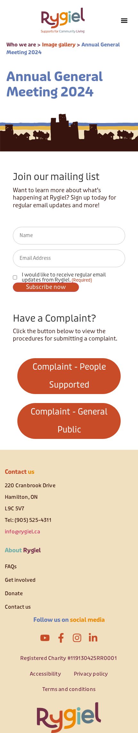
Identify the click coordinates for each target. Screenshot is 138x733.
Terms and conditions (69, 689)
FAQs (11, 566)
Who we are (21, 44)
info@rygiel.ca (22, 531)
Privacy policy (91, 674)
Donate (14, 593)
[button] (124, 20)
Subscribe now (46, 287)
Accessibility (45, 674)
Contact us (18, 607)
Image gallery (58, 44)
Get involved (20, 580)
